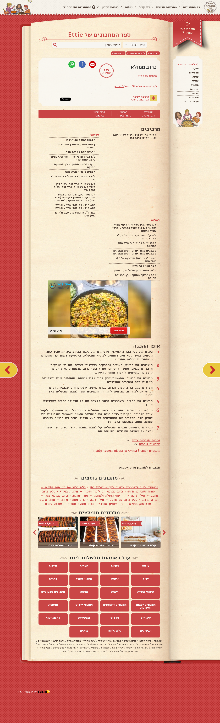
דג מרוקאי (84, 647)
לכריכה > (153, 53)
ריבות (114, 592)
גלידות (53, 566)
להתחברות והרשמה (79, 7)
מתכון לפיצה (58, 640)
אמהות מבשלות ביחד (146, 440)
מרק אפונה (65, 644)
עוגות (195, 76)
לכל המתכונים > (136, 53)
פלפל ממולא (44, 647)
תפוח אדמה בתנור (107, 644)
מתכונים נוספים (149, 444)
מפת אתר (158, 640)
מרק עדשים (58, 647)
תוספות (195, 85)
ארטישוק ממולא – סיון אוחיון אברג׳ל (124, 504)
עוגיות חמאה (140, 647)
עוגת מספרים (79, 644)
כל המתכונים (191, 7)
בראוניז (94, 647)
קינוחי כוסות (145, 592)
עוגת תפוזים (44, 640)
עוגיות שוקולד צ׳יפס (122, 647)
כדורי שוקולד (104, 640)
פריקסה (54, 644)
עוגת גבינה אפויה (129, 651)
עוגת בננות (42, 644)
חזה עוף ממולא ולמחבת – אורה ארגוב (99, 495)
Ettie (141, 76)
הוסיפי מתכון (110, 7)
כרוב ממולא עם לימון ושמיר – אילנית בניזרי (91, 491)
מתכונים (117, 640)
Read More (119, 330)
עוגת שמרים (143, 644)
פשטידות (194, 97)
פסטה (84, 592)
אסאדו (64, 651)
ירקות (115, 579)
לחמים (53, 579)
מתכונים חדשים (166, 7)
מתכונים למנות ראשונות (146, 606)
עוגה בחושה (157, 644)
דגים (146, 579)
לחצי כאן (119, 86)
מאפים (84, 566)
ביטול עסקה (145, 640)
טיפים (129, 7)
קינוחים (194, 89)
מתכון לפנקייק (74, 640)
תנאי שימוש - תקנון (95, 651)
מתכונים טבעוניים (53, 592)
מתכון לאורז (84, 579)
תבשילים (194, 72)
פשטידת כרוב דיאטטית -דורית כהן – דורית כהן (124, 487)
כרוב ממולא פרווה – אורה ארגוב (63, 499)
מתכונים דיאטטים (114, 605)
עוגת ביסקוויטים (126, 644)
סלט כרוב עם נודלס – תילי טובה (113, 499)
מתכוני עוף (53, 618)
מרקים (195, 68)
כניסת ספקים (130, 640)
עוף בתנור (71, 647)
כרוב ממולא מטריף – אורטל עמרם (69, 504)
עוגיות (195, 81)
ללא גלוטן (115, 631)
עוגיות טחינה (155, 647)
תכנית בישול (75, 651)
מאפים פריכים (191, 101)
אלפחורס (105, 647)
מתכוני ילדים (84, 605)
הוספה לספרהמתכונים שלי (140, 98)
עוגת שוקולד (89, 640)
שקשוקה (92, 644)
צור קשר (144, 7)
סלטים (195, 93)
